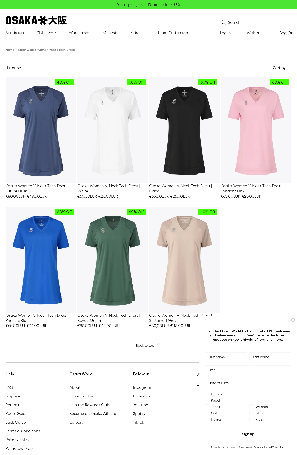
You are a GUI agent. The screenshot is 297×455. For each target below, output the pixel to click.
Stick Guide (16, 422)
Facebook (142, 396)
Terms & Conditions (23, 430)
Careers (76, 422)
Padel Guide (17, 413)
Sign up (248, 434)
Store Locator (81, 396)
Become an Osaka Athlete (92, 413)
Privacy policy (260, 447)
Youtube (140, 404)
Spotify (139, 413)
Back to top (145, 345)
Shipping (14, 396)
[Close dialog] (293, 320)
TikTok (138, 422)
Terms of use (278, 447)
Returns (12, 404)
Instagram (142, 387)
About (74, 387)
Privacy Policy (18, 439)
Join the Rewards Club (89, 404)
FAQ (9, 387)
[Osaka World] (36, 20)
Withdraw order (20, 448)
